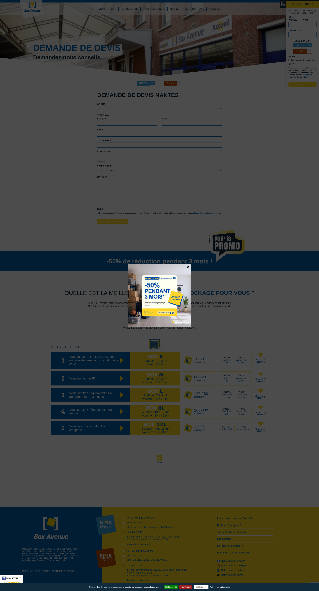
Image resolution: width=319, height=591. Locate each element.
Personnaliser (201, 587)
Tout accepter (171, 587)
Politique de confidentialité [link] (220, 587)
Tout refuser (186, 587)
